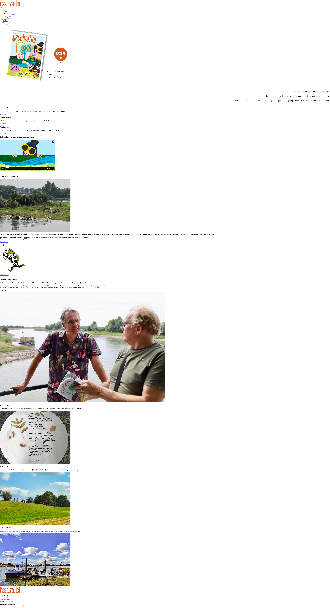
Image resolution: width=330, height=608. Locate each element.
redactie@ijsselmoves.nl (6, 601)
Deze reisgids (10, 14)
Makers (5, 19)
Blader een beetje (4, 275)
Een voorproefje (4, 133)
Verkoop (5, 21)
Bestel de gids (4, 242)
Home (5, 11)
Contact (5, 24)
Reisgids (5, 13)
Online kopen (7, 22)
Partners (9, 18)
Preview (9, 16)
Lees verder (3, 114)
